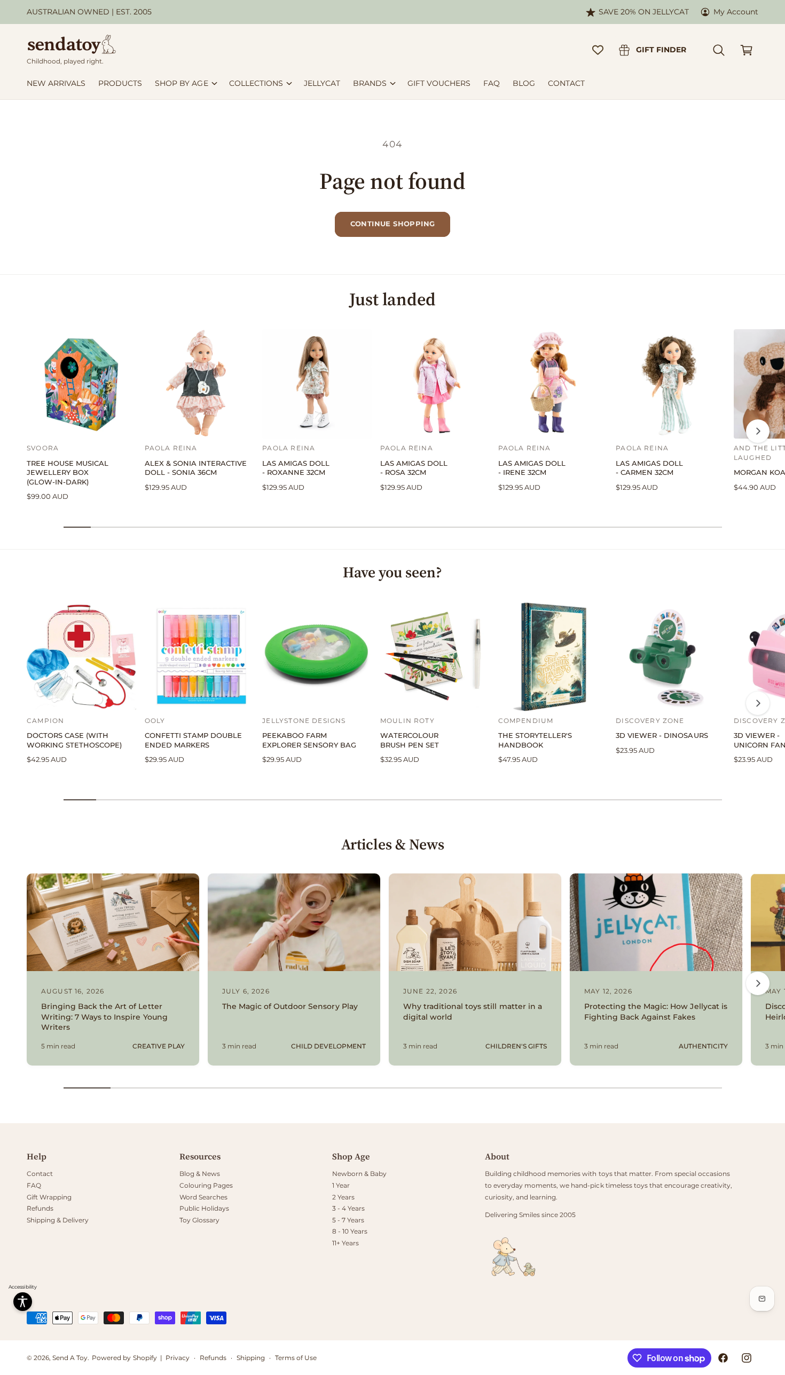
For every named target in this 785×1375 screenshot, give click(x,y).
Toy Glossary (199, 1220)
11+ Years (345, 1243)
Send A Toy (70, 1358)
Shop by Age (181, 83)
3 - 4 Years (348, 1208)
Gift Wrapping (49, 1197)
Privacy (178, 1358)
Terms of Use (296, 1358)
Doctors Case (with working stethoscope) (74, 740)
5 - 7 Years (348, 1220)
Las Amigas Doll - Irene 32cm (532, 468)
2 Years (343, 1197)
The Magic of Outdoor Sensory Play (290, 1006)
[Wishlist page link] (597, 49)
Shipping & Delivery (58, 1220)
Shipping (251, 1358)
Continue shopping (392, 223)
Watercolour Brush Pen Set (409, 740)
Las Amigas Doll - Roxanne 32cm (295, 468)
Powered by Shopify (124, 1358)
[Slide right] (758, 431)
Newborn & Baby (359, 1174)
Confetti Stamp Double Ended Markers (193, 740)
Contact (40, 1174)
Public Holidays (204, 1208)
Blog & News (199, 1174)
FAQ (34, 1185)
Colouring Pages (206, 1185)
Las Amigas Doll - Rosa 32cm (414, 468)
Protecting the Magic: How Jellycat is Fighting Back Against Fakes (655, 1012)
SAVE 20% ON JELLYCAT (644, 12)
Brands (370, 83)
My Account (735, 12)
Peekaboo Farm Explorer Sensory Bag (309, 740)
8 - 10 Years (349, 1231)
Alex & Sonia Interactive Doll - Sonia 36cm (196, 468)
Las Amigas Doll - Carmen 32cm (649, 468)
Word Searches (203, 1197)
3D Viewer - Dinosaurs (662, 736)
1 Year (341, 1185)
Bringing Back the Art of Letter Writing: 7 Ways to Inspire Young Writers (104, 1017)
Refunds (40, 1208)
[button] (719, 50)
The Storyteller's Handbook (535, 740)
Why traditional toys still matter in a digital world (472, 1012)
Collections (256, 83)
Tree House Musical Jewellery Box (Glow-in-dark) (67, 472)
